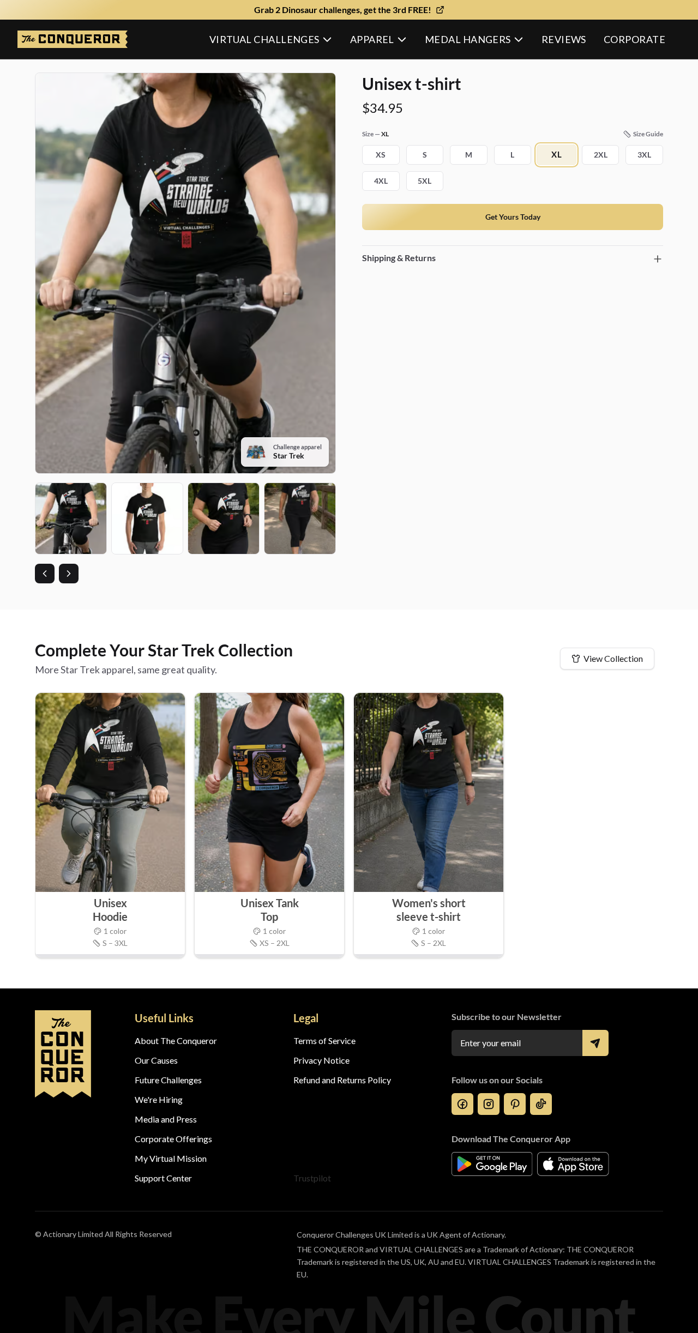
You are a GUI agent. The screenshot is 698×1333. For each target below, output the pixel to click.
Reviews (563, 39)
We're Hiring (159, 1099)
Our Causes (156, 1060)
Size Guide (648, 134)
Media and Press (166, 1119)
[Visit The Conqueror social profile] (462, 1104)
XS (381, 154)
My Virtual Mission (171, 1158)
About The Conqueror (176, 1040)
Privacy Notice (321, 1060)
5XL (424, 180)
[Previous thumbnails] (45, 573)
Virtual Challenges (264, 39)
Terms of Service (324, 1040)
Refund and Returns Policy (342, 1080)
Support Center (163, 1178)
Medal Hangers (468, 39)
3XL (644, 154)
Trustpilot (312, 1178)
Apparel (372, 39)
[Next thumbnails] (69, 573)
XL (557, 155)
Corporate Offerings (173, 1138)
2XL (600, 154)
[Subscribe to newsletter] (595, 1043)
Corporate (634, 39)
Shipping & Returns (399, 257)
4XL (381, 180)
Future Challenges (168, 1080)
